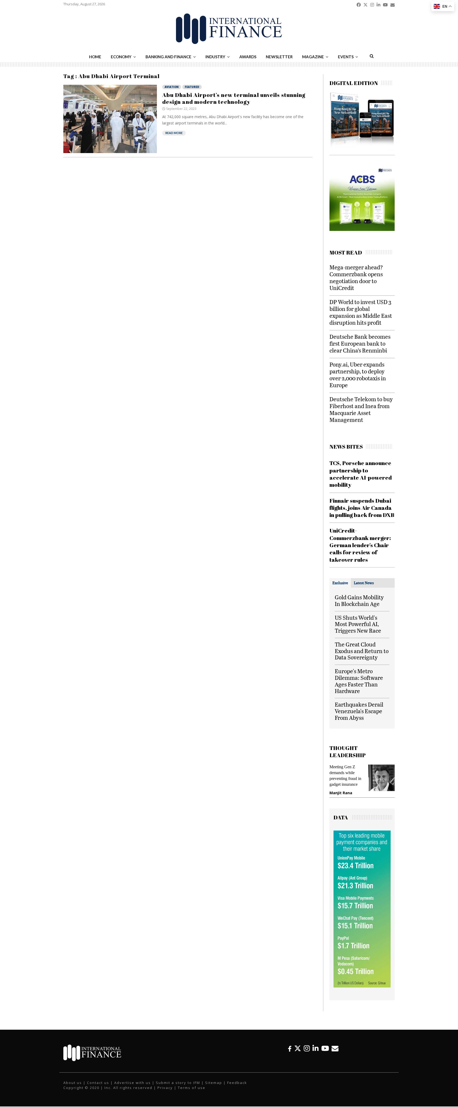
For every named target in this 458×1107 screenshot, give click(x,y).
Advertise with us (132, 1082)
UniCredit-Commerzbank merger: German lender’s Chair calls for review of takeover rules (360, 545)
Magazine (313, 56)
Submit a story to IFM (178, 1082)
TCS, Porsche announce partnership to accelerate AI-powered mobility (360, 473)
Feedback (237, 1082)
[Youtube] (325, 1048)
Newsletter (279, 56)
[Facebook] (290, 1048)
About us (72, 1082)
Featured (192, 87)
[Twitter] (297, 1048)
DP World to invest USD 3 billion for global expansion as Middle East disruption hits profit (360, 312)
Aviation (172, 87)
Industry (215, 56)
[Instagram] (307, 1048)
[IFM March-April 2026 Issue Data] (362, 986)
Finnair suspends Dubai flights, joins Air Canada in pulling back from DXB (361, 508)
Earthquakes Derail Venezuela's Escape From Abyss (359, 710)
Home (95, 56)
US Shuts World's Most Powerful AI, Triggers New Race (358, 624)
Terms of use (191, 1087)
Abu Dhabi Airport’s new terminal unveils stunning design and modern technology (233, 98)
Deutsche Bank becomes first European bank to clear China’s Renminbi (359, 343)
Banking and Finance (168, 56)
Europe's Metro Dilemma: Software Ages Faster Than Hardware (359, 680)
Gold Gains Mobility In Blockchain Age (359, 600)
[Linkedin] (315, 1048)
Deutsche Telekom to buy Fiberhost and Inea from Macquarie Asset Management (361, 409)
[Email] (335, 1048)
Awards (247, 56)
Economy (121, 56)
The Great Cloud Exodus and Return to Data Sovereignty (362, 650)
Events (346, 56)
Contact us (98, 1082)
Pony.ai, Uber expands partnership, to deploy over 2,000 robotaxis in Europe (357, 374)
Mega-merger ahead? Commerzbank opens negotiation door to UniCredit (356, 277)
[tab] (340, 583)
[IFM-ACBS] (362, 229)
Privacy (165, 1087)
